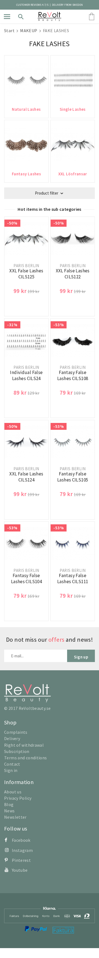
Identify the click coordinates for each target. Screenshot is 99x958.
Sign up (81, 657)
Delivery (12, 738)
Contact (12, 764)
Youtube (20, 870)
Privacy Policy (17, 798)
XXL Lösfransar (72, 173)
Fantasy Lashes (26, 173)
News (9, 810)
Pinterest (21, 860)
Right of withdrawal (24, 745)
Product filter (46, 193)
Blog (9, 804)
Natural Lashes (26, 109)
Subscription (16, 751)
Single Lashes (73, 109)
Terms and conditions (25, 757)
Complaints (16, 732)
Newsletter (15, 817)
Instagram (22, 850)
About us (12, 791)
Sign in (11, 770)
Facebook (21, 840)
